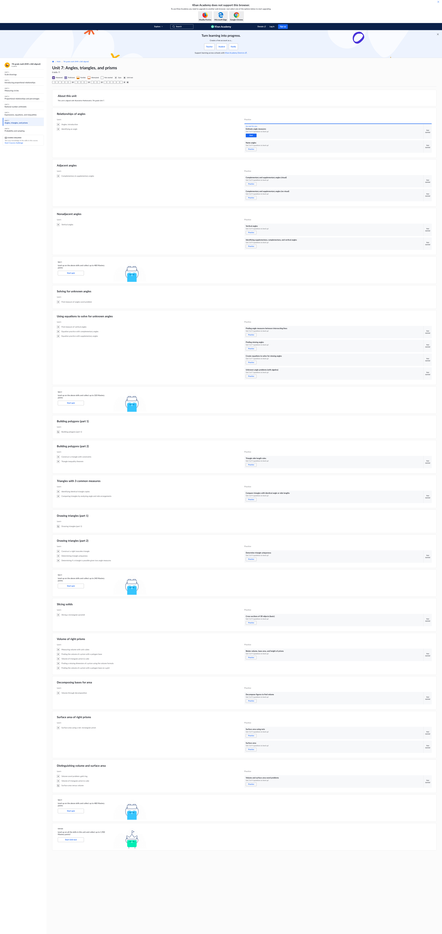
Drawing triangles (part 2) (72, 541)
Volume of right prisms (71, 639)
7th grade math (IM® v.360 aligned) (76, 61)
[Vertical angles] (66, 82)
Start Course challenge (14, 143)
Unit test (60, 828)
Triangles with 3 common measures (78, 481)
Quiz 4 (60, 800)
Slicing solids (65, 604)
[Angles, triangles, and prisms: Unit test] (127, 82)
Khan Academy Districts (234, 53)
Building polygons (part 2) (73, 446)
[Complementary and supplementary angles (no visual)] (63, 82)
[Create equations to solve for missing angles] (82, 82)
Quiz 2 (60, 392)
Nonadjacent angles (69, 214)
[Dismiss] (438, 2)
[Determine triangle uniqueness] (98, 82)
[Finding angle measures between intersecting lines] (76, 82)
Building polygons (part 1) (73, 421)
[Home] (53, 62)
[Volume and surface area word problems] (121, 82)
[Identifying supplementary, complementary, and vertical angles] (69, 82)
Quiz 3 (60, 575)
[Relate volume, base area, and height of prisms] (108, 82)
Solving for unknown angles (74, 291)
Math (59, 61)
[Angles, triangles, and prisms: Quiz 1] (72, 82)
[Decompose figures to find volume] (111, 82)
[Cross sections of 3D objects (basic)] (105, 82)
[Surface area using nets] (114, 82)
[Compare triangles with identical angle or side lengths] (95, 82)
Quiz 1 (60, 262)
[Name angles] (56, 82)
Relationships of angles (71, 114)
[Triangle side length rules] (92, 82)
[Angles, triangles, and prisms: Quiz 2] (89, 82)
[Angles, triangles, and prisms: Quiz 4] (124, 82)
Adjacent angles (67, 165)
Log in (272, 27)
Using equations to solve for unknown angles (85, 316)
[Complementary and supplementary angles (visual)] (60, 82)
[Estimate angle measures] (53, 82)
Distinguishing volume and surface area (81, 765)
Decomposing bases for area (74, 682)
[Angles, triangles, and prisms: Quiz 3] (101, 82)
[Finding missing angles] (79, 82)
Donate (260, 27)
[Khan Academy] (221, 26)
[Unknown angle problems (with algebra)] (85, 82)
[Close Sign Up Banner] (438, 34)
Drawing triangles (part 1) (72, 516)
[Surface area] (118, 82)
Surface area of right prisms (74, 717)
